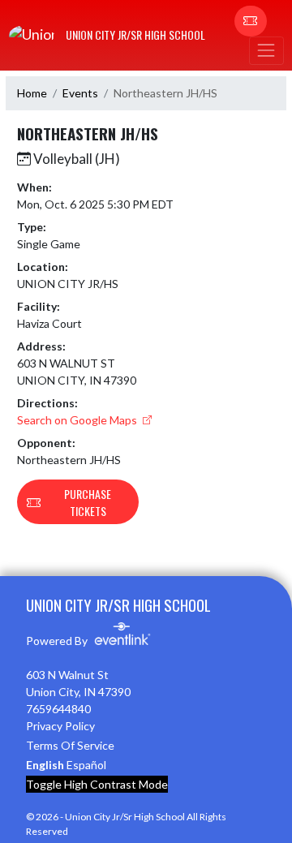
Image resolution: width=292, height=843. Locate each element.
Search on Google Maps (78, 420)
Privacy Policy (60, 726)
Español (86, 765)
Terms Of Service (70, 745)
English (45, 765)
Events (80, 93)
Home (32, 93)
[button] (250, 21)
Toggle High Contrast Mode (97, 784)
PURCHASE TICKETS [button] (87, 502)
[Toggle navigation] (266, 51)
